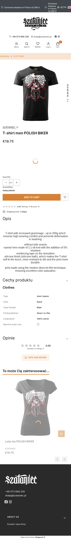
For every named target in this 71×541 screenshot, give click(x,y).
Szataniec (4, 56)
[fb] (6, 501)
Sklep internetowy (32, 537)
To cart (61, 433)
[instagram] (59, 37)
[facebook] (56, 37)
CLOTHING (18, 56)
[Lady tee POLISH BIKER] (35, 407)
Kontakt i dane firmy (16, 524)
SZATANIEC (9, 127)
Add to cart (31, 197)
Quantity (7, 177)
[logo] (35, 479)
